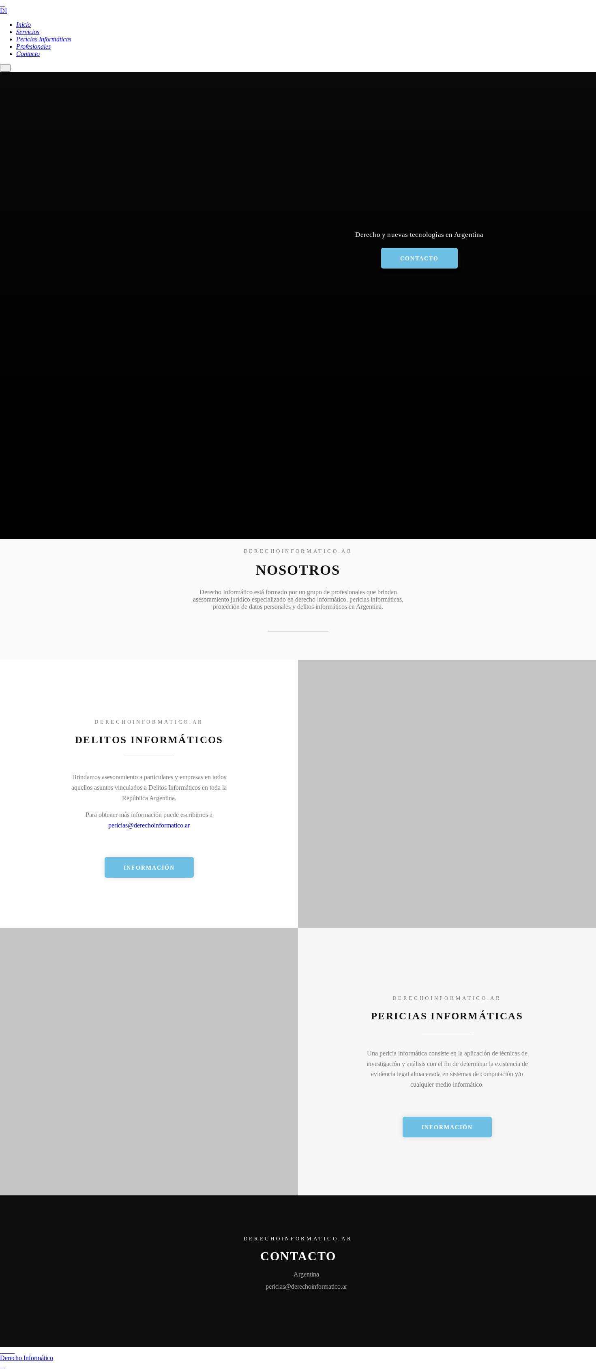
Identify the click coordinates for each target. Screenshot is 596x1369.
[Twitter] (12, 1351)
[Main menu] (5, 68)
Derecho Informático (26, 1357)
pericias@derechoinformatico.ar (149, 825)
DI (3, 10)
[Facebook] (2, 1351)
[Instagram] (7, 1351)
